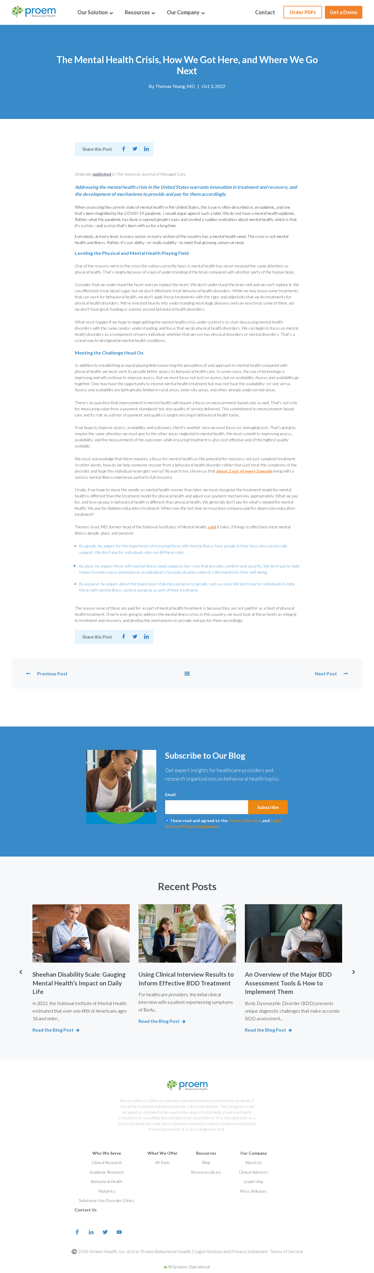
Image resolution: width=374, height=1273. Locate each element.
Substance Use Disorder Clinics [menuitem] (106, 1200)
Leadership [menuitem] (253, 1181)
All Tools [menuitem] (162, 1162)
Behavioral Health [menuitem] (106, 1181)
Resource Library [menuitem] (206, 1172)
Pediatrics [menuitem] (106, 1191)
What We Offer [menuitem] (163, 1153)
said (212, 526)
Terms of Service (244, 820)
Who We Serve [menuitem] (106, 1153)
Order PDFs (303, 12)
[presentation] (20, 972)
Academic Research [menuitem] (107, 1172)
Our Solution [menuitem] (93, 12)
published (102, 174)
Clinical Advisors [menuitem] (253, 1172)
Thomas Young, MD (175, 86)
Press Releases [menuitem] (253, 1191)
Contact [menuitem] (265, 12)
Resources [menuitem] (138, 12)
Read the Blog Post (53, 1029)
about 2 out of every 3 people (244, 470)
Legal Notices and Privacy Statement (231, 1251)
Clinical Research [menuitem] (107, 1162)
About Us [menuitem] (253, 1162)
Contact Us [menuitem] (86, 1209)
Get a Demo (343, 12)
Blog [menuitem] (206, 1162)
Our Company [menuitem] (183, 12)
